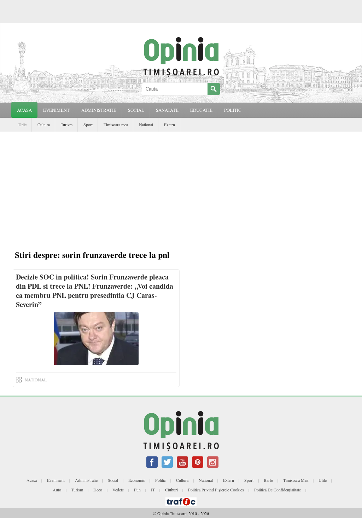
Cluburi (171, 489)
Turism (66, 124)
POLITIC (232, 110)
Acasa (24, 110)
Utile (22, 124)
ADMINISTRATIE (98, 110)
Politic (160, 480)
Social (113, 480)
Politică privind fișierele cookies (216, 489)
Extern (169, 124)
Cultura (43, 124)
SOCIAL (136, 110)
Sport (88, 124)
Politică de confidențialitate (277, 489)
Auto (57, 489)
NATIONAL (36, 379)
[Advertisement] (181, 184)
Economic (136, 480)
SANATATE (167, 110)
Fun (137, 489)
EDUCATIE (201, 110)
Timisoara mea (116, 124)
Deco (97, 489)
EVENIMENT (56, 110)
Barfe (268, 480)
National (146, 124)
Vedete (118, 489)
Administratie (86, 480)
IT (153, 489)
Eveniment (56, 480)
